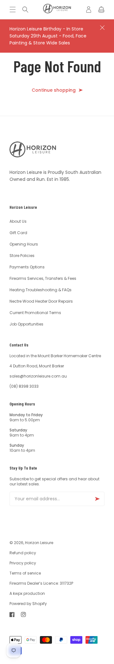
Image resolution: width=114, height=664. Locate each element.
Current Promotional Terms (35, 312)
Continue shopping (54, 90)
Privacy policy (23, 563)
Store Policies (22, 255)
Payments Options (27, 267)
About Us (18, 221)
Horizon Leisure (39, 542)
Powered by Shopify (28, 603)
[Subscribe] (97, 499)
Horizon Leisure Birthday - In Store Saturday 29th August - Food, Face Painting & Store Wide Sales (48, 36)
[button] (14, 9)
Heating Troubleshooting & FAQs (41, 290)
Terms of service (25, 573)
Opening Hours (24, 244)
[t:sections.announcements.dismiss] (102, 27)
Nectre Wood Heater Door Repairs (41, 301)
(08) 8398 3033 (24, 386)
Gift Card (18, 232)
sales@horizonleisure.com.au (38, 376)
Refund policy (23, 553)
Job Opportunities (26, 324)
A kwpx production (27, 593)
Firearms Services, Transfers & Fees (43, 278)
